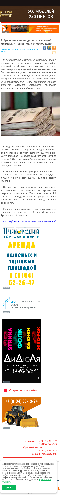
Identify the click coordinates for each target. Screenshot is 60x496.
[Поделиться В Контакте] (44, 48)
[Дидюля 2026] (21, 383)
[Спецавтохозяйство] (21, 429)
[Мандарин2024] (30, 32)
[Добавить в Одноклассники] (54, 48)
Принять (9, 487)
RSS (30, 493)
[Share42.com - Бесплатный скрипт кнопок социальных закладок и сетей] (54, 52)
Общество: (6, 49)
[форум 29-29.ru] (21, 313)
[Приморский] (21, 288)
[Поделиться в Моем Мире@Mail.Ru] (49, 48)
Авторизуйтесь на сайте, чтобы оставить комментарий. (30, 221)
